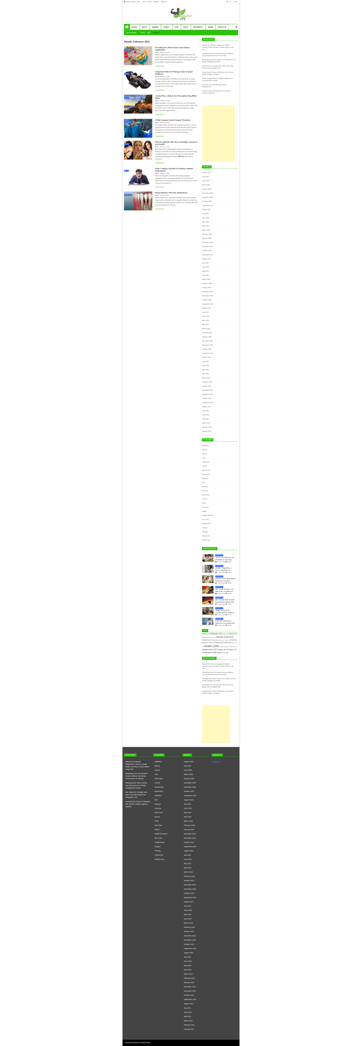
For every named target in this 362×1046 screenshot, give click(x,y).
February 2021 (207, 427)
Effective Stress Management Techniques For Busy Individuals (225, 580)
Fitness (144, 1)
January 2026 (206, 189)
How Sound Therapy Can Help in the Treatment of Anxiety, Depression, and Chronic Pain (224, 590)
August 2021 (206, 406)
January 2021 (206, 431)
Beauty (144, 27)
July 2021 (205, 411)
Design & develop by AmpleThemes (137, 1042)
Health (149, 1)
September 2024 (207, 255)
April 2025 (205, 226)
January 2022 (206, 386)
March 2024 (206, 279)
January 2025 (206, 238)
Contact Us (222, 27)
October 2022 (206, 349)
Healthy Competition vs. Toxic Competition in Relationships (223, 569)
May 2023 (205, 320)
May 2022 (205, 369)
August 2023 (206, 308)
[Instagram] (233, 1)
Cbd (203, 458)
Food (176, 27)
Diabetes (155, 27)
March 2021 (206, 423)
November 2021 (207, 394)
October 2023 (206, 300)
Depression (206, 474)
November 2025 (207, 197)
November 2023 (207, 296)
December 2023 (207, 291)
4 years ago (221, 604)
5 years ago (221, 614)
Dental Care (128, 194)
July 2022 (205, 361)
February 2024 (207, 283)
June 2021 (205, 415)
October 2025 (206, 201)
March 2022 (206, 378)
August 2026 (206, 172)
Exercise (205, 490)
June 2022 (205, 365)
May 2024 (205, 271)
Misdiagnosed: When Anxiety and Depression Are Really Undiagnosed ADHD (136, 785)
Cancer (204, 454)
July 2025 (205, 213)
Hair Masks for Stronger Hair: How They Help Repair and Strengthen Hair (136, 794)
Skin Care (205, 519)
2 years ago (221, 562)
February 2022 (207, 382)
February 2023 (207, 332)
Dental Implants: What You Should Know (171, 193)
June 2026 (205, 181)
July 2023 (205, 312)
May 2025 (205, 222)
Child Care (205, 462)
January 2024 (206, 287)
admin (157, 52)
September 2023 (207, 304)
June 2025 (205, 218)
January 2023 (206, 337)
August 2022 (206, 357)
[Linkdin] (236, 1)
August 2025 (206, 209)
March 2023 (206, 328)
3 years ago (221, 572)
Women (210, 27)
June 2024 (205, 267)
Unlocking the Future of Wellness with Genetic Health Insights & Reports (137, 804)
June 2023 (205, 316)
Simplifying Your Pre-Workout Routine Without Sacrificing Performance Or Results (136, 776)
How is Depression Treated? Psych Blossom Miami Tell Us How (225, 601)
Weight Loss (164, 1)
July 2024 (205, 263)
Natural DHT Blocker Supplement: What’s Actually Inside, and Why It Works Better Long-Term (218, 47)
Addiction (205, 445)
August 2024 (206, 259)
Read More (160, 66)
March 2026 (206, 185)
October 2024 (206, 250)
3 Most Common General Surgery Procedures (172, 120)
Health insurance (208, 515)
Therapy (127, 73)
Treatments (156, 1)
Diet (203, 482)
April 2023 (205, 324)
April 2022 (205, 374)
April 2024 (205, 275)
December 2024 (207, 242)
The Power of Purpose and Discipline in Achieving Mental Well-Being (224, 559)
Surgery (205, 527)
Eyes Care (205, 495)
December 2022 (207, 341)
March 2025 (206, 230)
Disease (205, 486)
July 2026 (205, 176)
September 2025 (207, 205)
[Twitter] (230, 1)
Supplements (128, 49)
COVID (204, 466)
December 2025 (207, 193)
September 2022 (207, 353)
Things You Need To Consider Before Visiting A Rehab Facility (224, 611)
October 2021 (206, 398)
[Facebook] (227, 1)
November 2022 (207, 345)
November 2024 (207, 246)
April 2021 (205, 419)
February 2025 (207, 234)
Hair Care (205, 507)
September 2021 (207, 402)
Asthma (134, 27)
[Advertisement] (218, 133)
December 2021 (207, 390)
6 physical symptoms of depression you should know (225, 622)
